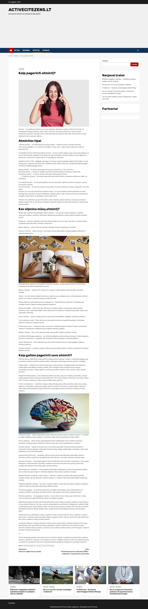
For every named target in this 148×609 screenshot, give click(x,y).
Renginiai (26, 50)
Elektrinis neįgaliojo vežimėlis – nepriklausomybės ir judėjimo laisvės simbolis (23, 592)
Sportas (36, 50)
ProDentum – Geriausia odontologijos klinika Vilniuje (119, 88)
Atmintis (39, 545)
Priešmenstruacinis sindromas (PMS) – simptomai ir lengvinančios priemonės (75, 551)
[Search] (138, 50)
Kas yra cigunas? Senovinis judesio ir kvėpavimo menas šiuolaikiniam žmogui (121, 592)
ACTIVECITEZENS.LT (30, 9)
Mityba (17, 50)
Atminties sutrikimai (29, 545)
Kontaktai (12, 603)
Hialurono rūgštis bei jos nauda (30, 550)
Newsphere (84, 607)
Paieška (105, 61)
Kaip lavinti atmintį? (48, 545)
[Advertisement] (74, 33)
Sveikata (46, 50)
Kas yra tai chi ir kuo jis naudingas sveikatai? (116, 85)
